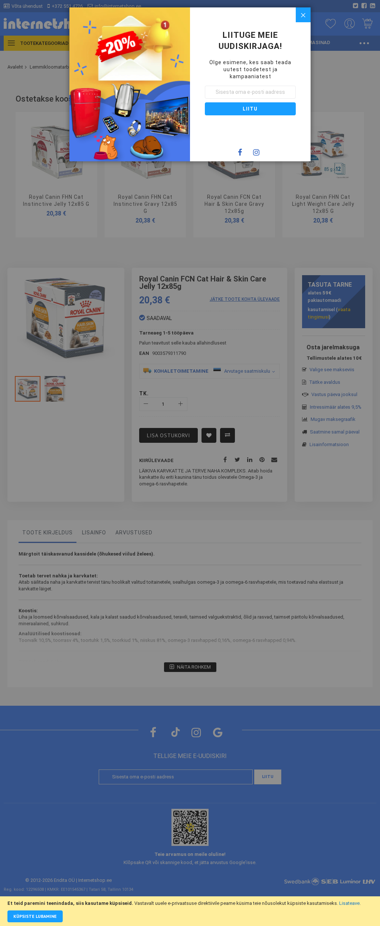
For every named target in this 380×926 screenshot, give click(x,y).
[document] (190, 911)
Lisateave (349, 903)
